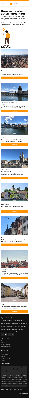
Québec (12, 379)
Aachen (3, 366)
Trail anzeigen (14, 77)
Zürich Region (8, 169)
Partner (3, 352)
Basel (2, 137)
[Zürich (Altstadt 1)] (14, 158)
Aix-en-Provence (10, 366)
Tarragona (4, 383)
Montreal (24, 375)
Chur (2, 304)
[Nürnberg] (14, 259)
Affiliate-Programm (5, 358)
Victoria (25, 383)
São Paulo (24, 381)
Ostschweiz (7, 202)
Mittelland (3, 69)
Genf (14, 371)
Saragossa (4, 381)
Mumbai (3, 377)
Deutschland (4, 269)
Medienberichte (4, 354)
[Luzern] (14, 92)
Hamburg (25, 371)
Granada (19, 371)
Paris (25, 377)
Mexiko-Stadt (17, 375)
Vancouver (15, 383)
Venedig (20, 383)
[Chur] (14, 292)
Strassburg (18, 381)
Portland (3, 379)
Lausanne (4, 373)
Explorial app (4, 340)
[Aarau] (14, 225)
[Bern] (14, 58)
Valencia (9, 383)
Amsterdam (18, 366)
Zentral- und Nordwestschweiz (12, 102)
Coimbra (20, 368)
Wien (7, 385)
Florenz (9, 371)
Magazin (3, 360)
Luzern (3, 104)
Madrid (25, 373)
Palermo (20, 377)
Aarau (3, 238)
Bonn (11, 368)
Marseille (4, 375)
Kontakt (3, 356)
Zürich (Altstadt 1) (6, 171)
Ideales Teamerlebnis (5, 344)
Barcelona (25, 366)
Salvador (25, 379)
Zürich (21, 385)
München (15, 377)
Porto (8, 379)
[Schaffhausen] (14, 192)
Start (2, 7)
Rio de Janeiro (18, 379)
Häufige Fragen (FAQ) (6, 346)
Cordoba (3, 371)
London (19, 373)
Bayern (9, 269)
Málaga (9, 377)
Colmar (25, 368)
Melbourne (10, 375)
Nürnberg (4, 271)
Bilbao (7, 368)
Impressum (16, 394)
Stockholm (11, 381)
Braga (15, 368)
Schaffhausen (5, 204)
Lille (9, 373)
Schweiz (8, 69)
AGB (20, 394)
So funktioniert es (5, 342)
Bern (2, 71)
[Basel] (14, 125)
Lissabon (14, 373)
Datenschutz (25, 394)
